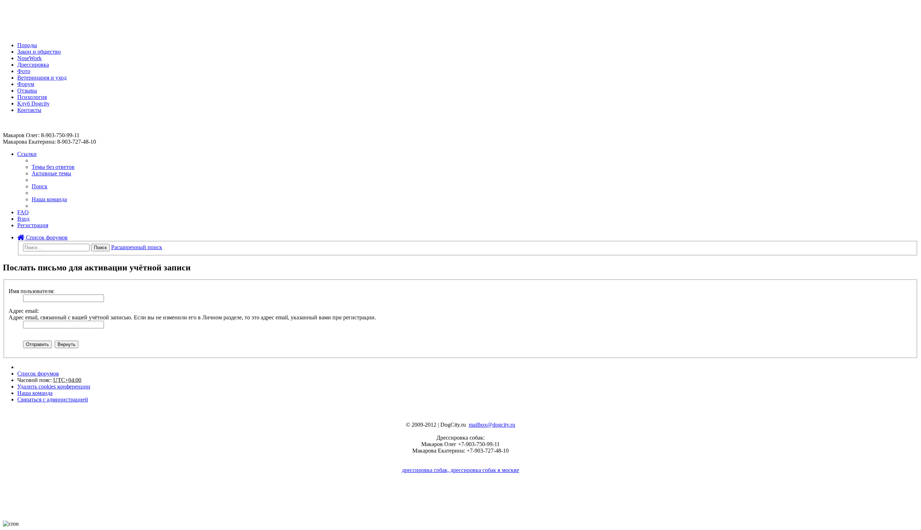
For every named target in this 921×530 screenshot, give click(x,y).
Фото (23, 71)
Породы (27, 45)
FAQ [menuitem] (23, 212)
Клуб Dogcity (33, 103)
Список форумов (46, 237)
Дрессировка (33, 65)
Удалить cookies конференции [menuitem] (53, 386)
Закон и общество (39, 52)
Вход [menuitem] (23, 219)
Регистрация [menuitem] (32, 225)
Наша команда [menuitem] (49, 199)
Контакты (29, 110)
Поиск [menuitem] (39, 186)
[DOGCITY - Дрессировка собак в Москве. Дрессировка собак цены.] (29, 33)
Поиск (100, 247)
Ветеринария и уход (42, 78)
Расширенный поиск (136, 247)
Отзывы (27, 90)
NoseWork (29, 58)
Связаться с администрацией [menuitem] (52, 399)
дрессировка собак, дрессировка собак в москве (460, 470)
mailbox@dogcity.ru (492, 425)
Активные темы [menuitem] (51, 173)
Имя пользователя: (31, 291)
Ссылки (27, 154)
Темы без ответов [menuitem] (53, 167)
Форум (25, 84)
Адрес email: (24, 311)
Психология (32, 97)
